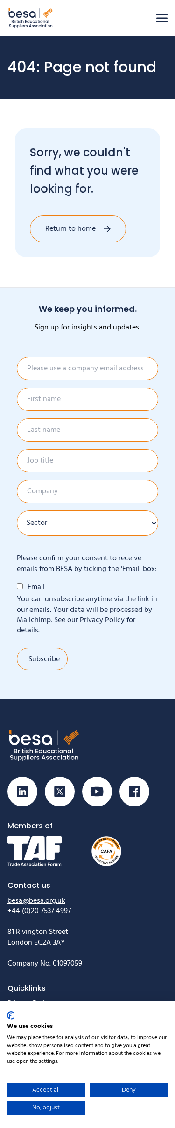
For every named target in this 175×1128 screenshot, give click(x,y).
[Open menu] (162, 18)
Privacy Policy (102, 620)
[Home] (30, 17)
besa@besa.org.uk (36, 901)
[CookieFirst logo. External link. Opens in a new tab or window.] (10, 1015)
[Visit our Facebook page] (134, 791)
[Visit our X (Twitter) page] (60, 791)
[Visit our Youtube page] (97, 791)
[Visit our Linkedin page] (22, 791)
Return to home (70, 229)
